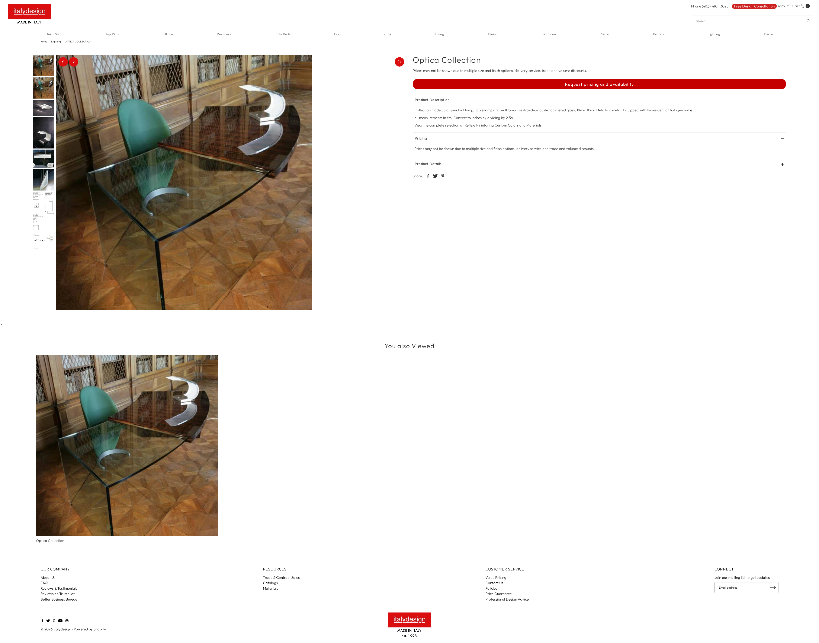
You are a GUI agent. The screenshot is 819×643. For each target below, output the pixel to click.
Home (44, 41)
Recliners (224, 34)
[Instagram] (66, 621)
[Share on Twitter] (435, 175)
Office (168, 34)
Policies (491, 588)
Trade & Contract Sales (281, 577)
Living (439, 34)
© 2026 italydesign (56, 629)
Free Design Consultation (754, 6)
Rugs (387, 34)
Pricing (421, 138)
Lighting (714, 34)
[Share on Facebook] (428, 175)
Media (604, 34)
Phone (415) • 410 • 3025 (709, 6)
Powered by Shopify (90, 629)
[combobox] (753, 21)
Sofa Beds (282, 34)
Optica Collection (50, 540)
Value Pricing (495, 577)
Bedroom (549, 34)
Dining (493, 34)
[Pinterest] (54, 621)
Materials (270, 588)
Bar (337, 34)
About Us (48, 577)
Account (783, 6)
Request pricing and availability (599, 84)
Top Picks (112, 34)
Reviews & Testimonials (59, 588)
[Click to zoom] (399, 62)
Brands (658, 34)
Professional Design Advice (507, 599)
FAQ (44, 582)
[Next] (73, 62)
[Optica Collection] (127, 445)
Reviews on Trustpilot (58, 593)
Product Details (428, 163)
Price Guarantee (498, 593)
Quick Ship (53, 34)
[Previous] (63, 62)
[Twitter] (48, 621)
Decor (769, 34)
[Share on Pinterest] (442, 175)
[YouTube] (60, 621)
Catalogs (270, 582)
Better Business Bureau (59, 599)
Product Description (432, 99)
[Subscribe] (773, 587)
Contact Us (494, 582)
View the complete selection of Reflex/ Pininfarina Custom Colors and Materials (478, 125)
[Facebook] (42, 621)
